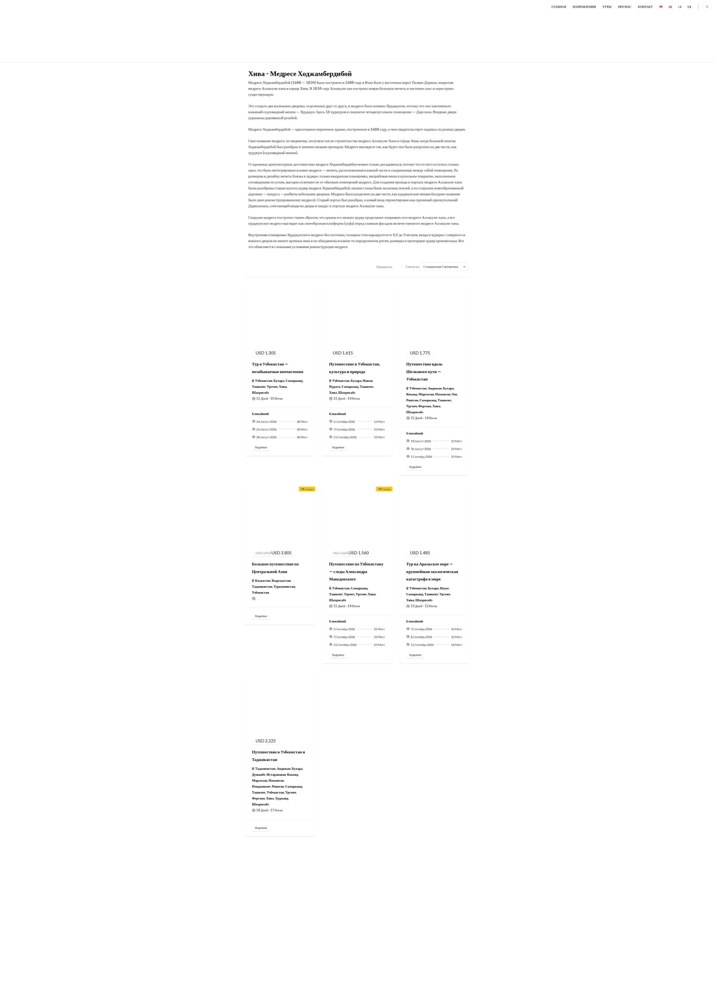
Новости (366, 936)
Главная (558, 6)
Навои (367, 380)
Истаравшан (276, 774)
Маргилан (426, 394)
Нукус (444, 588)
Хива (283, 386)
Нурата (334, 386)
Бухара (279, 380)
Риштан (412, 400)
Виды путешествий (262, 925)
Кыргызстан (281, 580)
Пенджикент (261, 786)
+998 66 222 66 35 (438, 892)
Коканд (411, 394)
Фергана (424, 406)
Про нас (624, 6)
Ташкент (259, 386)
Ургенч (272, 386)
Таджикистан (262, 586)
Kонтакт (645, 6)
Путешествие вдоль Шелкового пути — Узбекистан (424, 371)
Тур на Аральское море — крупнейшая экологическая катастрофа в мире (432, 571)
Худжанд (281, 798)
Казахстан (262, 580)
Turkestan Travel (370, 979)
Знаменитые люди (372, 903)
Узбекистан (263, 380)
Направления (584, 6)
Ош (454, 394)
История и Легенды (373, 914)
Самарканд (294, 380)
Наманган (442, 394)
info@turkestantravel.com (444, 902)
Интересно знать (371, 892)
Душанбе (258, 774)
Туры (607, 6)
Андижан (435, 388)
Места (364, 925)
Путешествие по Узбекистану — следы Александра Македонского (356, 571)
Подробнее (261, 447)
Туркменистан (284, 586)
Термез (349, 594)
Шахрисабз (260, 392)
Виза (363, 947)
